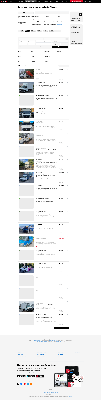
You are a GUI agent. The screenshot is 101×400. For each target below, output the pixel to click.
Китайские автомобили (22, 356)
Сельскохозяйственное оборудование (75, 36)
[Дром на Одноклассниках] (31, 384)
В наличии (63, 44)
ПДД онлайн (59, 356)
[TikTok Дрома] (18, 384)
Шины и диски (20, 354)
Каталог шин (59, 347)
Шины (62, 1)
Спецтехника (20, 358)
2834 (24, 56)
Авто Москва (70, 396)
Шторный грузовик (63, 19)
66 (37, 51)
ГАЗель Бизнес (50, 51)
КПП (20, 44)
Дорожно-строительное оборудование (75, 33)
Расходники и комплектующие (76, 43)
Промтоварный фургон (37, 24)
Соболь (50, 61)
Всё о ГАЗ (74, 14)
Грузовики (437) (22, 12)
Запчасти (46, 1)
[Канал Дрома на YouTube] (25, 384)
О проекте (44, 392)
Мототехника (39, 347)
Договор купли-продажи (41, 356)
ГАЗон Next (50, 56)
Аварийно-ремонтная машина (24, 17)
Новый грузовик (39, 341)
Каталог (57, 1)
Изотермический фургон (37, 19)
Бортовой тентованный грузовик (24, 23)
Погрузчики (73, 41)
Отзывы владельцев (40, 354)
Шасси (63, 16)
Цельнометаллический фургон (50, 25)
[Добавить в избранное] (67, 69)
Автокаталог (39, 358)
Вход (87, 1)
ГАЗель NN (37, 61)
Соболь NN (63, 51)
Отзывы (51, 1)
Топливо (29, 44)
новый (50, 340)
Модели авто (50, 389)
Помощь (48, 392)
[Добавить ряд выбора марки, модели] (67, 39)
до (44, 41)
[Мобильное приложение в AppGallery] (40, 376)
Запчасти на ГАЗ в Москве (75, 20)
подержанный (54, 340)
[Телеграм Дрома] (28, 384)
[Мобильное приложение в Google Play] (31, 376)
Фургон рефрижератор (50, 21)
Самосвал (50, 16)
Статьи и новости (60, 352)
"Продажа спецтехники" (36, 340)
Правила (52, 392)
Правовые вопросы (60, 358)
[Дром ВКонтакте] (21, 384)
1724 (24, 51)
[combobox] (26, 13)
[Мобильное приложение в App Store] (21, 376)
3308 (24, 61)
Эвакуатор (63, 21)
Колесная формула (39, 44)
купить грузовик (58, 341)
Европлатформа (37, 16)
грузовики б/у (44, 341)
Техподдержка (77, 352)
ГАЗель (37, 56)
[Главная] (4, 1)
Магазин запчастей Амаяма (41, 352)
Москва (11, 1)
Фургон (50, 19)
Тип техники (55, 41)
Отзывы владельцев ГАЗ (75, 18)
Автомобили (21, 1)
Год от (37, 41)
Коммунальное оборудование (76, 39)
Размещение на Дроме (79, 347)
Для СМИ (56, 392)
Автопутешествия (60, 354)
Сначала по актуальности (63, 65)
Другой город (58, 30)
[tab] (20, 35)
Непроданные (56, 44)
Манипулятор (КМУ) (37, 21)
